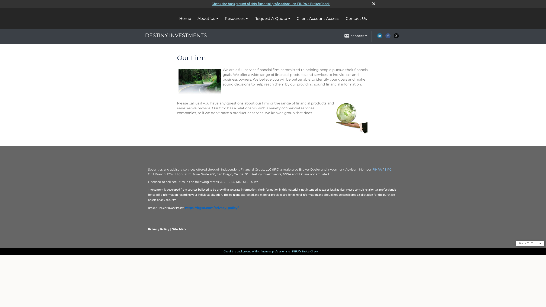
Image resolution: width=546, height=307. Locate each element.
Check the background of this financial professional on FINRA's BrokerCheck (271, 4)
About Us (206, 18)
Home (185, 18)
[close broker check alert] (373, 4)
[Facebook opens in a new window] (388, 37)
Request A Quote (270, 18)
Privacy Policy (158, 229)
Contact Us (356, 18)
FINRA (377, 169)
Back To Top (528, 243)
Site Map (179, 229)
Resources (235, 18)
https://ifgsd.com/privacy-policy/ (212, 208)
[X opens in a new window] (396, 37)
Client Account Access (318, 18)
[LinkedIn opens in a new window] (379, 37)
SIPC (388, 169)
